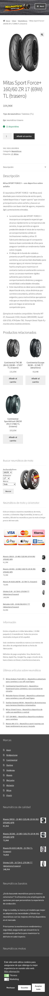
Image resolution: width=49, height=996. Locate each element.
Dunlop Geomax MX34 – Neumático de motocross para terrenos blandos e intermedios (26, 703)
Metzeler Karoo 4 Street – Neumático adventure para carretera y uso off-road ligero (25, 696)
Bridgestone (12, 755)
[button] (42, 35)
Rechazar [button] (11, 988)
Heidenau (10, 770)
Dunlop (9, 765)
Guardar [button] (24, 988)
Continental (11, 760)
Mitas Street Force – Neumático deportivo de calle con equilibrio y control (24, 710)
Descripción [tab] (8, 167)
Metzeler (10, 780)
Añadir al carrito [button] (13, 380)
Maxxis (9, 775)
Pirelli (9, 795)
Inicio (8, 21)
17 (12, 154)
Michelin (10, 785)
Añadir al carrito (24, 136)
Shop (14, 21)
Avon (8, 750)
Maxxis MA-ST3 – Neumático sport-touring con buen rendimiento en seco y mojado (25, 724)
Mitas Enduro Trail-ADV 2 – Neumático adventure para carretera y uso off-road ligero (26, 680)
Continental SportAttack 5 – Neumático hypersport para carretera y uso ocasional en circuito (24, 688)
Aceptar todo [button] (38, 987)
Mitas (16, 154)
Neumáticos (22, 21)
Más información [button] (11, 971)
